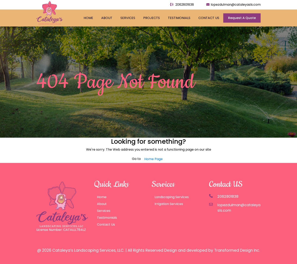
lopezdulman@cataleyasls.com (236, 4)
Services (127, 18)
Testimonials (179, 18)
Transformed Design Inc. (237, 250)
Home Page (153, 159)
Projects (151, 18)
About (106, 18)
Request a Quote (242, 18)
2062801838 (184, 4)
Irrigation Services (169, 204)
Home (88, 18)
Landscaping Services (172, 197)
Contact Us (208, 18)
